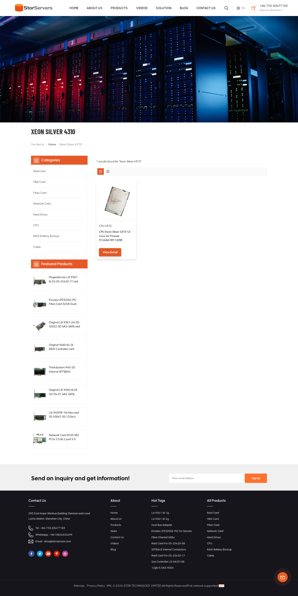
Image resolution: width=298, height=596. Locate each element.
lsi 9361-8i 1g (160, 512)
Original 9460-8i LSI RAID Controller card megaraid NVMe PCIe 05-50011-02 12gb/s (62, 347)
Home (74, 8)
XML (109, 585)
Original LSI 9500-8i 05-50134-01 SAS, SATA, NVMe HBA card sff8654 (64, 392)
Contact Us (206, 8)
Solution (164, 8)
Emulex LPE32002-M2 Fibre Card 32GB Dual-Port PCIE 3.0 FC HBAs (63, 302)
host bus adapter (161, 524)
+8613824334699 (61, 534)
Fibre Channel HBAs (163, 537)
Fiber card (39, 192)
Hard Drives (40, 214)
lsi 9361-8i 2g (160, 518)
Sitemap (79, 585)
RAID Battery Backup (46, 236)
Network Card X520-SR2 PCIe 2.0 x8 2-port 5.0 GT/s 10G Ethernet (64, 437)
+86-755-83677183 (274, 6)
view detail (110, 252)
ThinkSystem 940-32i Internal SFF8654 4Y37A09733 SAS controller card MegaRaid (64, 370)
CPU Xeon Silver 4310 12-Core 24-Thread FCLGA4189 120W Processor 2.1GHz (115, 236)
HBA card (39, 181)
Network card (41, 203)
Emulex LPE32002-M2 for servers (171, 531)
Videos (142, 8)
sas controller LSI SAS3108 (167, 561)
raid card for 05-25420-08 (168, 543)
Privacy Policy (96, 585)
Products (119, 8)
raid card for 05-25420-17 (168, 555)
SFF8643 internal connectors (168, 549)
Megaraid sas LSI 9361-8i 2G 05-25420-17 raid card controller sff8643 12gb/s (63, 279)
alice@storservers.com (57, 541)
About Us (94, 8)
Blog (184, 8)
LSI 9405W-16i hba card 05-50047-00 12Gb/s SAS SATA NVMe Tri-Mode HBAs (64, 415)
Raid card (39, 171)
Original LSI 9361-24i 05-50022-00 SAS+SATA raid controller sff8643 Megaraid (64, 325)
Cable (37, 247)
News (113, 531)
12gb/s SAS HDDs (162, 567)
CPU (36, 225)
